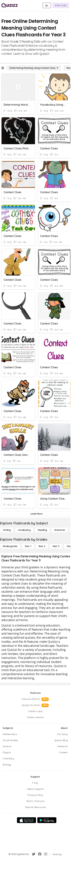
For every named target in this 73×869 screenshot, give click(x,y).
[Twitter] (33, 854)
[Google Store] (46, 820)
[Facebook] (39, 854)
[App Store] (26, 820)
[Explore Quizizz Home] (9, 5)
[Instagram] (45, 854)
